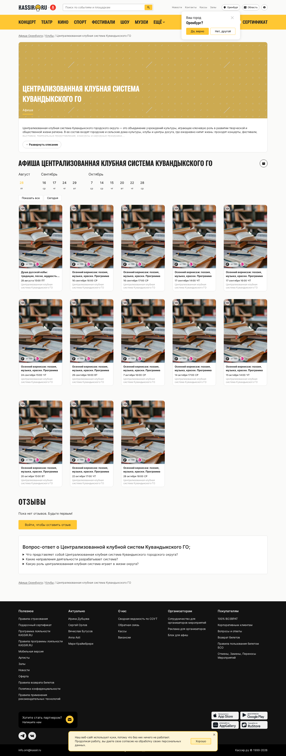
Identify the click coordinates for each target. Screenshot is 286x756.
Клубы (49, 35)
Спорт (80, 22)
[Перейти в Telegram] (22, 736)
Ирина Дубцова (78, 618)
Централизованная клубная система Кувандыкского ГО (37, 286)
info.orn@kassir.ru (29, 750)
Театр (46, 22)
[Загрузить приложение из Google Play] (254, 715)
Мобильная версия (31, 651)
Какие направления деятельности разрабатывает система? (72, 559)
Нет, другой (223, 31)
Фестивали (103, 22)
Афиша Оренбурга (30, 35)
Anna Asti (74, 637)
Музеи (141, 22)
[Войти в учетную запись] (264, 7)
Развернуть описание (43, 144)
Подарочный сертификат (35, 625)
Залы (21, 663)
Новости (24, 670)
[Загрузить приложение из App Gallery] (225, 725)
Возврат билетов (229, 637)
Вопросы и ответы (230, 631)
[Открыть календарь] (264, 163)
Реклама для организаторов (187, 628)
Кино (63, 22)
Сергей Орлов (77, 625)
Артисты (24, 657)
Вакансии (124, 637)
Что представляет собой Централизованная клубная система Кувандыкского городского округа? (102, 554)
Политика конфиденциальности (39, 688)
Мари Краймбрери (80, 643)
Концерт (27, 22)
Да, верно (197, 31)
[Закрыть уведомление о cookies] (214, 735)
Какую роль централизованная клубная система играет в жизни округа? (82, 564)
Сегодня (52, 198)
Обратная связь (128, 625)
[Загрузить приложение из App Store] (225, 715)
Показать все (31, 198)
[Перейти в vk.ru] (32, 736)
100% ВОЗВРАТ (228, 618)
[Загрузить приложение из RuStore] (254, 725)
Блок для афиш (178, 635)
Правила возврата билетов (36, 682)
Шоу (124, 22)
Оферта (23, 676)
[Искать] (148, 7)
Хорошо (201, 741)
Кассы (122, 631)
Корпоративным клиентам (235, 625)
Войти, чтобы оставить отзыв (48, 525)
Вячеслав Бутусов (80, 631)
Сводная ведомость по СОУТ (137, 618)
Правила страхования (33, 618)
